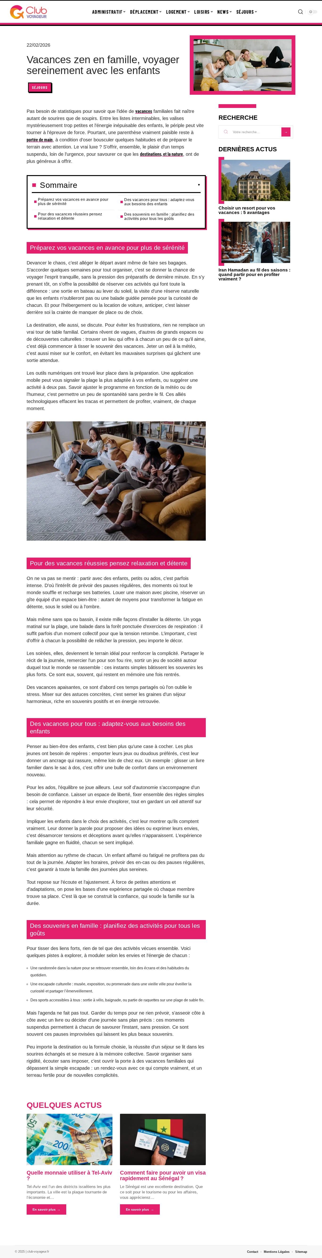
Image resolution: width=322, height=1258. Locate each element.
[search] (300, 12)
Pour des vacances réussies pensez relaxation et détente (70, 216)
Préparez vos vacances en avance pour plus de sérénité (73, 201)
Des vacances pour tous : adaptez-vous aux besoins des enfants (159, 202)
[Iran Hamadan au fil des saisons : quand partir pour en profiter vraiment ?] (255, 242)
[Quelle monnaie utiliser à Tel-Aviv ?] (69, 1139)
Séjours (40, 87)
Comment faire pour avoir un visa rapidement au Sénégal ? (163, 1175)
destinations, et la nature (161, 154)
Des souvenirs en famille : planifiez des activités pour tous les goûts (159, 216)
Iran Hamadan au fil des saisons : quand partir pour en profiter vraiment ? (254, 274)
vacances (143, 111)
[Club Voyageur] (29, 11)
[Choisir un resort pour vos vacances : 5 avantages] (255, 180)
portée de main (40, 139)
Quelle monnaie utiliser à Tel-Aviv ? (69, 1175)
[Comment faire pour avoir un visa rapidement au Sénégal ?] (163, 1139)
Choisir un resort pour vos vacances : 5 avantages (247, 210)
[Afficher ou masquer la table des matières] (139, 185)
